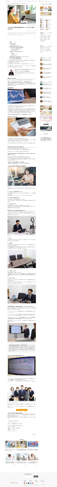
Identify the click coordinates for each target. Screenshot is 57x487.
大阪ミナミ (42, 34)
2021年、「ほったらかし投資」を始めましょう (16, 57)
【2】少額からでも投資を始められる (15, 49)
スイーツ (45, 47)
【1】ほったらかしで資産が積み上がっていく (16, 48)
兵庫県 (45, 37)
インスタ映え (46, 50)
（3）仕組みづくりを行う (14, 54)
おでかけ (49, 47)
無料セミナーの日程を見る (21, 409)
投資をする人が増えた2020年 (14, 45)
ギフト (50, 50)
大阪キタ (46, 39)
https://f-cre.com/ (17, 75)
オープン (42, 49)
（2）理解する (12, 53)
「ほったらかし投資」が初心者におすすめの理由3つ (16, 47)
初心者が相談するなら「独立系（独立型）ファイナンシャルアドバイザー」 (20, 56)
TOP (5, 3)
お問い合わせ (36, 481)
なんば (42, 37)
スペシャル (30, 481)
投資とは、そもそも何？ (13, 43)
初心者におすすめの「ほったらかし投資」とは (16, 46)
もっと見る (50, 32)
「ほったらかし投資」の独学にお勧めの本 (15, 58)
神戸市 (49, 37)
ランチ (41, 52)
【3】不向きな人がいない (14, 50)
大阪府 (42, 39)
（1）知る (12, 52)
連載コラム (25, 481)
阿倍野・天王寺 (43, 40)
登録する (36, 476)
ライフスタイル (8, 3)
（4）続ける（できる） (14, 55)
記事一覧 (25, 480)
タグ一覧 (36, 480)
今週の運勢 (48, 49)
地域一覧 (30, 480)
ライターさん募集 (42, 481)
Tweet (35, 37)
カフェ (45, 49)
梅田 (49, 39)
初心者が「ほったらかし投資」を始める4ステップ (16, 51)
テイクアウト (42, 50)
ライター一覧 (41, 480)
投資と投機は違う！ (13, 44)
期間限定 (42, 47)
